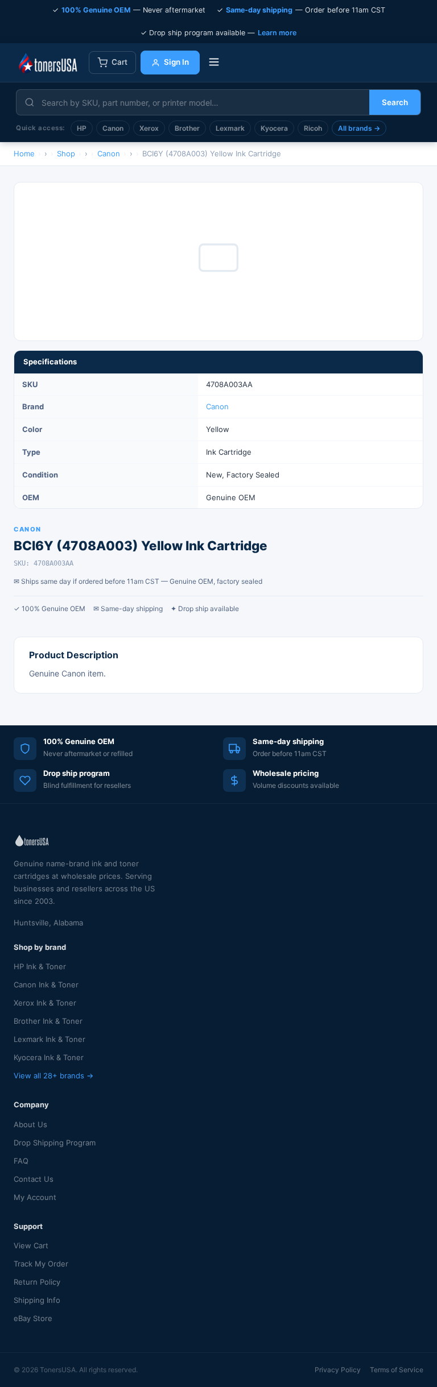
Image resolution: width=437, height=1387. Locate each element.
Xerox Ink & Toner (45, 1002)
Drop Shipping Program (55, 1142)
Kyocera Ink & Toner (49, 1057)
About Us (30, 1124)
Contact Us (33, 1178)
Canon (112, 128)
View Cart (31, 1245)
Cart (119, 62)
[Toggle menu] (214, 62)
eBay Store (33, 1318)
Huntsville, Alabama (48, 922)
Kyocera (274, 128)
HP (81, 128)
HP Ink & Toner (40, 966)
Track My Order (41, 1263)
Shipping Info (37, 1300)
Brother (187, 128)
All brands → (359, 128)
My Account (35, 1197)
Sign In (176, 62)
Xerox (149, 128)
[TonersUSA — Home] (48, 62)
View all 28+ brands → (53, 1075)
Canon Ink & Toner (46, 984)
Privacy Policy (338, 1369)
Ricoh (313, 128)
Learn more (277, 32)
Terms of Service (396, 1369)
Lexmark (230, 128)
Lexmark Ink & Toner (49, 1039)
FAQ (21, 1160)
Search (395, 102)
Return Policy (37, 1281)
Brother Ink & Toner (48, 1020)
